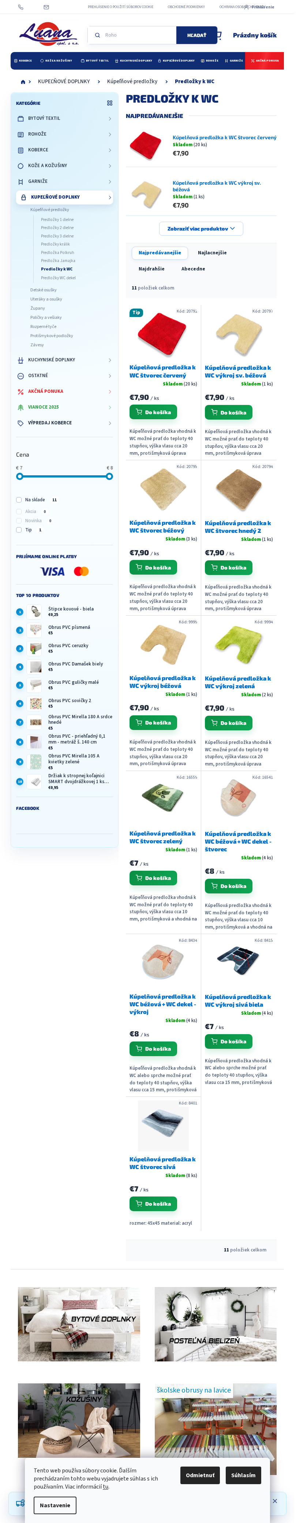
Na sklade (41, 500)
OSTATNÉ (38, 375)
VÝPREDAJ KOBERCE (50, 423)
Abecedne (193, 269)
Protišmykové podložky (51, 336)
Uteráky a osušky (46, 299)
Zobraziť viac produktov (198, 228)
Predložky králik (55, 244)
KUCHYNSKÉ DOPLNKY (51, 360)
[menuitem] (23, 61)
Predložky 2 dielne (57, 228)
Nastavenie (55, 1505)
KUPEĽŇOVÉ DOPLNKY (55, 197)
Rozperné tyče (43, 327)
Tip (33, 530)
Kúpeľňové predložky (49, 210)
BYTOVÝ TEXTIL (44, 118)
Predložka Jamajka (58, 261)
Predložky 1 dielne (57, 220)
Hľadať (196, 35)
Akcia (35, 511)
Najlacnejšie (212, 253)
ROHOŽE (37, 134)
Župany (37, 308)
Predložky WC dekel (58, 278)
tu (105, 1487)
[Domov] (23, 82)
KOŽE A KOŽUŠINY (47, 165)
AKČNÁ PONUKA (45, 391)
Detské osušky (43, 290)
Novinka (38, 520)
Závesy (37, 345)
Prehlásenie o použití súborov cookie (120, 7)
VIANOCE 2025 (43, 407)
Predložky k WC (56, 269)
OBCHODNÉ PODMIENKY (186, 7)
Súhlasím (243, 1475)
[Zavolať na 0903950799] (28, 7)
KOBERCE (38, 150)
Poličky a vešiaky (46, 317)
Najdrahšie (152, 269)
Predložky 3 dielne (57, 236)
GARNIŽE (38, 181)
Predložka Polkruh (57, 253)
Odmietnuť (200, 1475)
